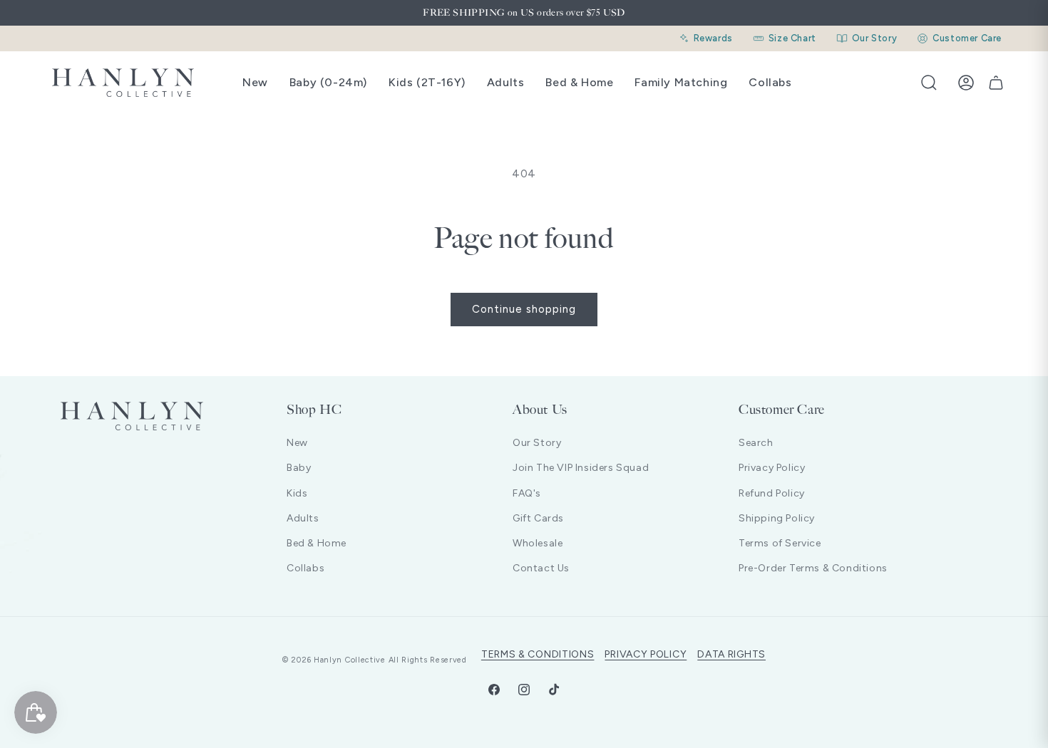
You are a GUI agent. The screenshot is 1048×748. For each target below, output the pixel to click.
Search (756, 443)
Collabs (770, 82)
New (255, 82)
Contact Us (541, 568)
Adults (506, 82)
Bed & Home (579, 82)
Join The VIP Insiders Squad (581, 468)
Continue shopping (524, 309)
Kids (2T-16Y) (427, 82)
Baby (299, 468)
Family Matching (681, 82)
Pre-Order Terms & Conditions (813, 568)
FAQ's (527, 493)
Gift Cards (538, 518)
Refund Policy (772, 493)
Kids (297, 493)
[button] (929, 82)
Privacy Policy (772, 468)
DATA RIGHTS (731, 654)
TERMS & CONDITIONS (538, 654)
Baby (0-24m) (328, 82)
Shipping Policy (777, 518)
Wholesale (537, 543)
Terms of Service (780, 543)
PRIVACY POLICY (646, 654)
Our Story (537, 443)
